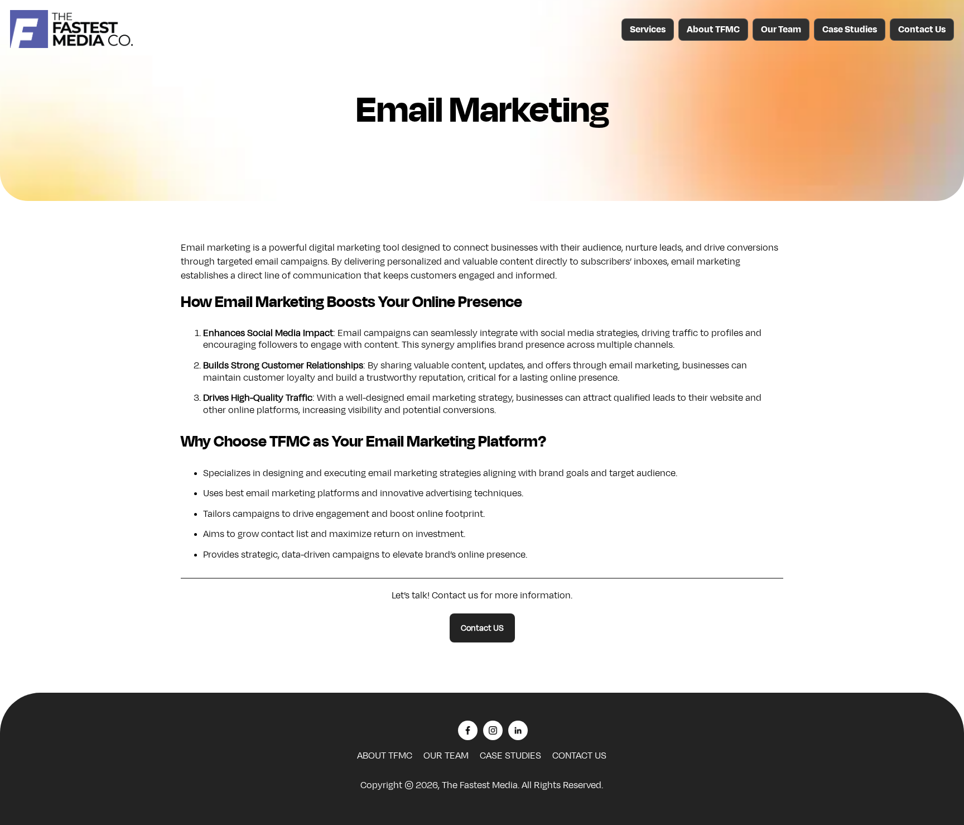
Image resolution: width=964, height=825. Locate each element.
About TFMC (713, 30)
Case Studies (849, 30)
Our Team (781, 30)
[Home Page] (71, 45)
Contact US (482, 627)
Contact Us (922, 30)
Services (648, 30)
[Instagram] (493, 732)
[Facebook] (468, 732)
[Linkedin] (518, 732)
